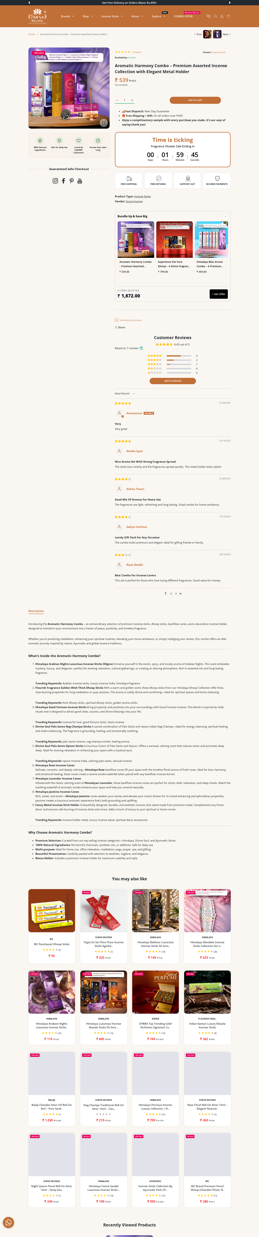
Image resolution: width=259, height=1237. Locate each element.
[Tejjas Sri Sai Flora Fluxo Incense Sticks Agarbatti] (103, 910)
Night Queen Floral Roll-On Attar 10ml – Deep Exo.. (51, 1188)
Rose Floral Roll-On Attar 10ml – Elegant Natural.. (207, 1106)
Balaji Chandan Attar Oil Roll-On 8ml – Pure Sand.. (52, 1106)
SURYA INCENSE (103, 937)
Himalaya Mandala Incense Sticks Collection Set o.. (207, 944)
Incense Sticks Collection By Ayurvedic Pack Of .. (155, 1188)
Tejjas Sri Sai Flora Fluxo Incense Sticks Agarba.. (104, 944)
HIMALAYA (155, 937)
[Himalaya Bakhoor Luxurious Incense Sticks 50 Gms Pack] (155, 910)
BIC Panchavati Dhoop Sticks (51, 944)
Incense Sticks (142, 196)
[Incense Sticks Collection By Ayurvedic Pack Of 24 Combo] (155, 1154)
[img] (123, 403)
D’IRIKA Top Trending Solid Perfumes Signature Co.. (155, 1025)
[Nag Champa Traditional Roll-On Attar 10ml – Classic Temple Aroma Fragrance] (103, 1073)
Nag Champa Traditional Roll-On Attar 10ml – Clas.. (103, 1106)
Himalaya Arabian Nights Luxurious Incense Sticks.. (51, 1025)
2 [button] (171, 593)
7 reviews (136, 52)
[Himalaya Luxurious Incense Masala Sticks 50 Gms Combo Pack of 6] (103, 992)
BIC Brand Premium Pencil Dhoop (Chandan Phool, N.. (207, 1188)
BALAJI (51, 1100)
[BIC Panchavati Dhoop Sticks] (51, 910)
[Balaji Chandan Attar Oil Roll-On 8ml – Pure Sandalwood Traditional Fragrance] (51, 1073)
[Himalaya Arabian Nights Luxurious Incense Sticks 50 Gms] (51, 992)
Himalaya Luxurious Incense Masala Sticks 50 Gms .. (103, 1025)
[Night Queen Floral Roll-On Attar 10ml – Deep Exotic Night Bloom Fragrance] (51, 1154)
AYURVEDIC (155, 1181)
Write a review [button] (172, 380)
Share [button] (121, 327)
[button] (29, 2)
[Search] (215, 16)
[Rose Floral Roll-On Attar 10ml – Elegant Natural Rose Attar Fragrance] (207, 1073)
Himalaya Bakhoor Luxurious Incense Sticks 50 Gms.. (155, 944)
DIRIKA (155, 1018)
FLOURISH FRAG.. (207, 1018)
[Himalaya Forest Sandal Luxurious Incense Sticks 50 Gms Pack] (103, 1154)
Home (31, 34)
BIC (51, 939)
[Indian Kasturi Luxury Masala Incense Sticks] (207, 992)
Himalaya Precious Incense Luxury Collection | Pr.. (155, 1106)
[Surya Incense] (37, 16)
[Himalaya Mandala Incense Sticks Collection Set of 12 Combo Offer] (207, 910)
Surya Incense (218, 52)
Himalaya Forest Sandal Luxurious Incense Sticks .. (103, 1188)
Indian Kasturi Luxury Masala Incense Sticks (207, 1025)
